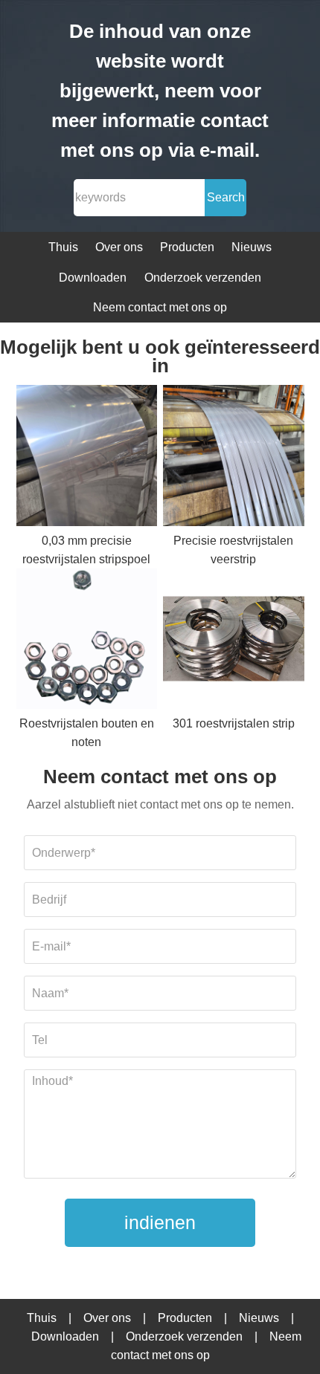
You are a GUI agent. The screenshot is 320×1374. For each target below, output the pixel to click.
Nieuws (251, 247)
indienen (160, 1222)
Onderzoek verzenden (202, 277)
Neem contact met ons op (160, 307)
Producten (187, 247)
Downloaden (93, 277)
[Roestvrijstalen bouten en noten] (87, 641)
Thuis (63, 247)
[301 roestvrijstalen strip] (233, 641)
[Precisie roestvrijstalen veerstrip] (233, 458)
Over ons (119, 247)
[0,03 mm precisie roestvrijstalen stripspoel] (87, 458)
